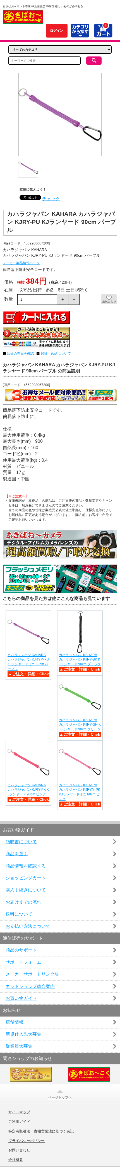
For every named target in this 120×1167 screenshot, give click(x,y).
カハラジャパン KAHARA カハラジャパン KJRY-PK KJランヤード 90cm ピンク (28, 790)
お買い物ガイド (21, 998)
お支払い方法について (28, 926)
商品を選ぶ (17, 853)
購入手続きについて (26, 889)
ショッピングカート (26, 878)
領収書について (21, 841)
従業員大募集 (19, 1046)
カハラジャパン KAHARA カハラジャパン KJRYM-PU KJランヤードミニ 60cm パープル (28, 662)
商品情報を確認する (26, 866)
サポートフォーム (23, 962)
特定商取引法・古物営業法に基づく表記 (41, 1131)
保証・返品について (56, 353)
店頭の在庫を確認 (20, 353)
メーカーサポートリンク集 (32, 974)
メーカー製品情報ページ (21, 263)
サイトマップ (19, 1112)
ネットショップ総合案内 (30, 986)
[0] (103, 34)
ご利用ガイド (19, 1122)
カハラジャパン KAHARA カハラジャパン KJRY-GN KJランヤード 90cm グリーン (80, 724)
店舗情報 (14, 1022)
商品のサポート (21, 950)
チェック (51, 198)
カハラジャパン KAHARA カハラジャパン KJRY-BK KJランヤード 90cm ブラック (80, 659)
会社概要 (15, 1160)
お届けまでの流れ (23, 902)
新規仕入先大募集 (23, 1034)
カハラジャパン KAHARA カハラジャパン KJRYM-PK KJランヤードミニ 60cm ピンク (79, 792)
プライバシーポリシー (26, 1141)
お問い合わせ (19, 1150)
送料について (19, 914)
